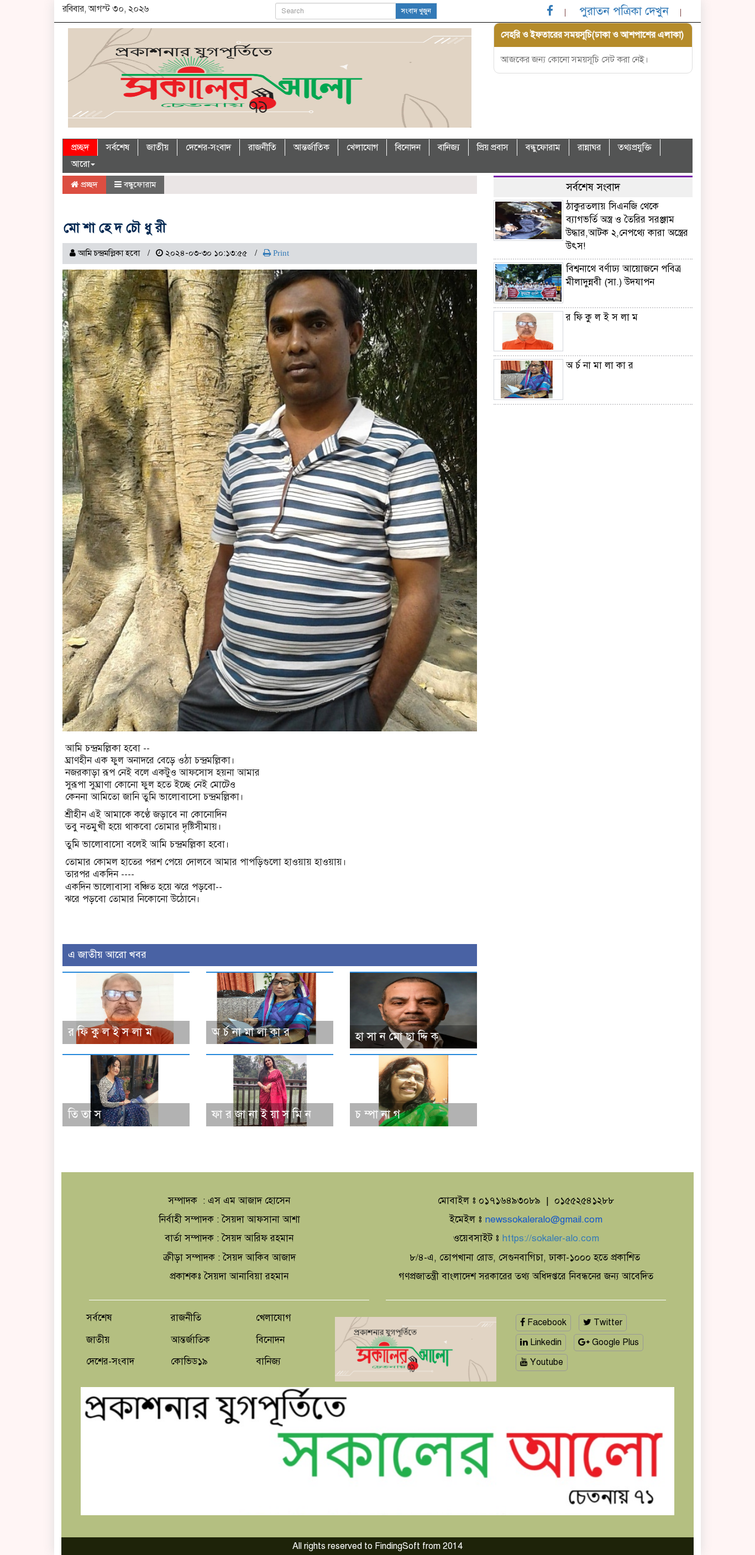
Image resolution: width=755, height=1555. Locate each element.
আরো (80, 164)
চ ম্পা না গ (377, 1114)
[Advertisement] (593, 490)
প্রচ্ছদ (80, 147)
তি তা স (84, 1114)
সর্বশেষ (117, 147)
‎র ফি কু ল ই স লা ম (110, 1032)
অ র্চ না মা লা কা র (251, 1032)
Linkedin (545, 1342)
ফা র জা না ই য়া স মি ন (261, 1114)
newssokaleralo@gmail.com (543, 1219)
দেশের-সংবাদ (208, 147)
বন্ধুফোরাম (543, 147)
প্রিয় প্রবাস (492, 147)
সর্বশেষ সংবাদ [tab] (593, 187)
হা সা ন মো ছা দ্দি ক (396, 1036)
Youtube (545, 1362)
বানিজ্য (449, 147)
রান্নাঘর (589, 147)
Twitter (606, 1322)
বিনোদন (408, 147)
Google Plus (614, 1342)
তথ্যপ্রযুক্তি (635, 147)
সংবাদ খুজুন (416, 11)
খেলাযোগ (362, 147)
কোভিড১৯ (189, 1361)
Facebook (546, 1322)
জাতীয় (157, 147)
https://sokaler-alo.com (550, 1238)
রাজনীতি (262, 147)
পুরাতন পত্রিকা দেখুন (624, 11)
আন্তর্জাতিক (311, 147)
